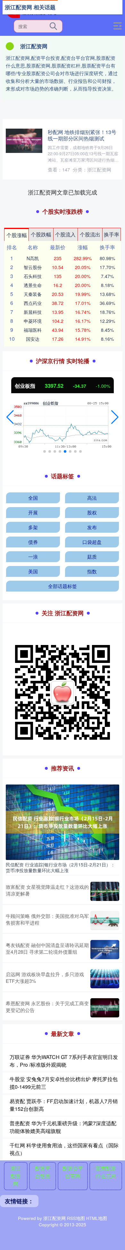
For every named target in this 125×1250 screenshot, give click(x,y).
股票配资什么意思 (106, 1172)
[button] (10, 417)
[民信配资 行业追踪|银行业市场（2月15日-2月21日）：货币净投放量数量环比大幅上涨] (62, 821)
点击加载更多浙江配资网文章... (63, 192)
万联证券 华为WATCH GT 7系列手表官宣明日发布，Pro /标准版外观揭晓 (64, 1060)
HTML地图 (96, 1218)
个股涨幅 (16, 235)
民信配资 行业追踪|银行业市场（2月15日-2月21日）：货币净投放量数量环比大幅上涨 (60, 867)
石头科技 (33, 276)
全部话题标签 (62, 586)
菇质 (92, 556)
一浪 (33, 556)
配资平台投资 (42, 1172)
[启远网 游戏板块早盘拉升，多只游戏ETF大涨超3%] (104, 978)
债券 (33, 541)
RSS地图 (76, 1218)
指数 (92, 571)
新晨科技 (33, 312)
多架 (33, 527)
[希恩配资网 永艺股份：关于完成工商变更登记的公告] (104, 1007)
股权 (92, 512)
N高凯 (33, 258)
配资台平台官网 (73, 1172)
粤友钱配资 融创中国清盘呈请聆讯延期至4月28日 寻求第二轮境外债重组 (47, 948)
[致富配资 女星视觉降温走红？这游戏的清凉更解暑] (104, 891)
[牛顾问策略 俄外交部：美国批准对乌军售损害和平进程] (104, 920)
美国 (33, 571)
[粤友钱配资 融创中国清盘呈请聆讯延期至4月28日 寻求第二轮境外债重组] (104, 949)
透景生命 (33, 285)
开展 (33, 512)
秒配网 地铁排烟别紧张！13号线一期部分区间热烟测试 (82, 135)
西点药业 (33, 303)
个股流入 (65, 234)
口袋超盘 (92, 541)
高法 (92, 497)
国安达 (32, 339)
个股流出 (90, 234)
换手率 (111, 234)
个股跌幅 (41, 234)
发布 (92, 527)
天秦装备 (33, 294)
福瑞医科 (33, 330)
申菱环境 (33, 321)
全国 (33, 497)
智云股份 (33, 267)
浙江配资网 (16, 1176)
